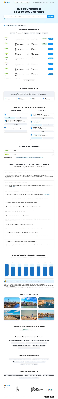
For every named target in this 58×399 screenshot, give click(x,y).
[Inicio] (4, 25)
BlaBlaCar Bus (20, 157)
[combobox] (8, 16)
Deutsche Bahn (31, 157)
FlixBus (15, 154)
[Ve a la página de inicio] (7, 2)
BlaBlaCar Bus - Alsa (40, 157)
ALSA (23, 157)
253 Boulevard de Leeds (37, 134)
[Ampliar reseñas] (52, 151)
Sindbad (35, 157)
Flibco (15, 150)
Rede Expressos (26, 157)
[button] (13, 16)
